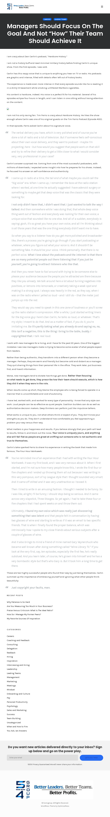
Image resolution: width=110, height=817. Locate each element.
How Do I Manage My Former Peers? (24, 614)
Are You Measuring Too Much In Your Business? (30, 606)
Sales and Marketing (17, 710)
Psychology (12, 706)
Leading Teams (60, 19)
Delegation (12, 648)
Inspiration (12, 661)
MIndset (11, 689)
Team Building (14, 718)
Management (13, 677)
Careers (47, 19)
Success (11, 714)
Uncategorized (14, 722)
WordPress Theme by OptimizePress (55, 806)
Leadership (12, 669)
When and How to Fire (17, 726)
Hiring (10, 657)
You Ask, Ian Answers (17, 731)
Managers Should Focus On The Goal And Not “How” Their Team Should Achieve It (55, 33)
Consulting (12, 644)
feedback (11, 653)
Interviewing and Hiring (18, 665)
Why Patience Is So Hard (18, 602)
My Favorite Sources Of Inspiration (23, 618)
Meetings (11, 685)
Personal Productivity (17, 702)
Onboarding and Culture (18, 694)
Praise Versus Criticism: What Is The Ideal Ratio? (30, 610)
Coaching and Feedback (18, 640)
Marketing (12, 681)
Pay (8, 698)
